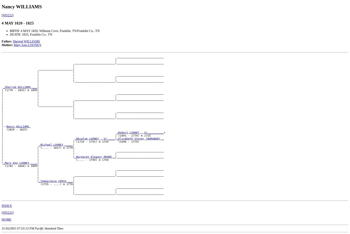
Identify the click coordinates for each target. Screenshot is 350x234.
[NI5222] (8, 15)
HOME (6, 219)
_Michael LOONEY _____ (56, 144)
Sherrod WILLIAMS (26, 41)
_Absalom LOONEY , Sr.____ (95, 138)
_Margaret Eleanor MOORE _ (95, 156)
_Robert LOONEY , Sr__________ (140, 132)
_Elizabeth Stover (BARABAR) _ (140, 138)
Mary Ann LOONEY (28, 45)
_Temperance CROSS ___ (56, 181)
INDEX (7, 206)
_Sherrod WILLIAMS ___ (20, 87)
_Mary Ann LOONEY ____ (20, 162)
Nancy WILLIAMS (18, 126)
